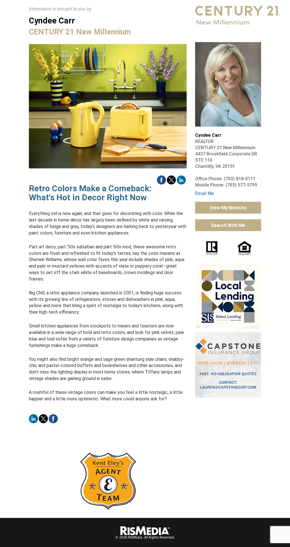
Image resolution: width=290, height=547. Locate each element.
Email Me (204, 193)
